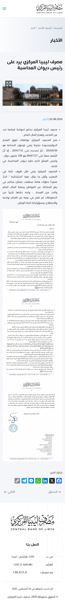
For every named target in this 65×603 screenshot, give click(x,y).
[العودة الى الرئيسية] (49, 8)
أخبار (45, 119)
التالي (11, 491)
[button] (4, 8)
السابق (52, 491)
